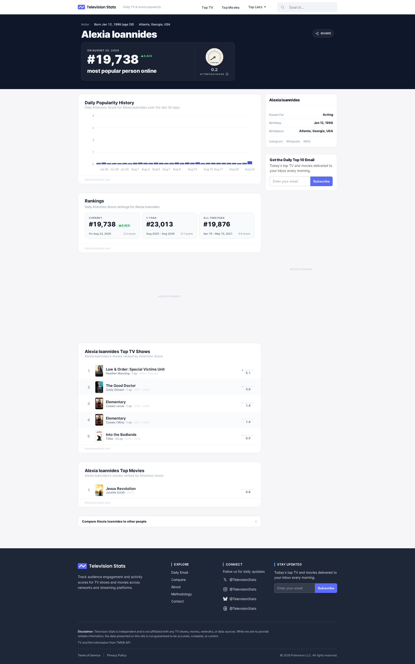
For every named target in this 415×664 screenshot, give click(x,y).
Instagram (276, 141)
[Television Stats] (97, 7)
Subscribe (321, 181)
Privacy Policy (117, 655)
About (176, 587)
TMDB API (123, 642)
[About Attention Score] (227, 74)
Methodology (181, 594)
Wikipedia (293, 141)
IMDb (307, 141)
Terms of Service (89, 655)
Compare (178, 580)
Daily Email (179, 572)
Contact (177, 601)
